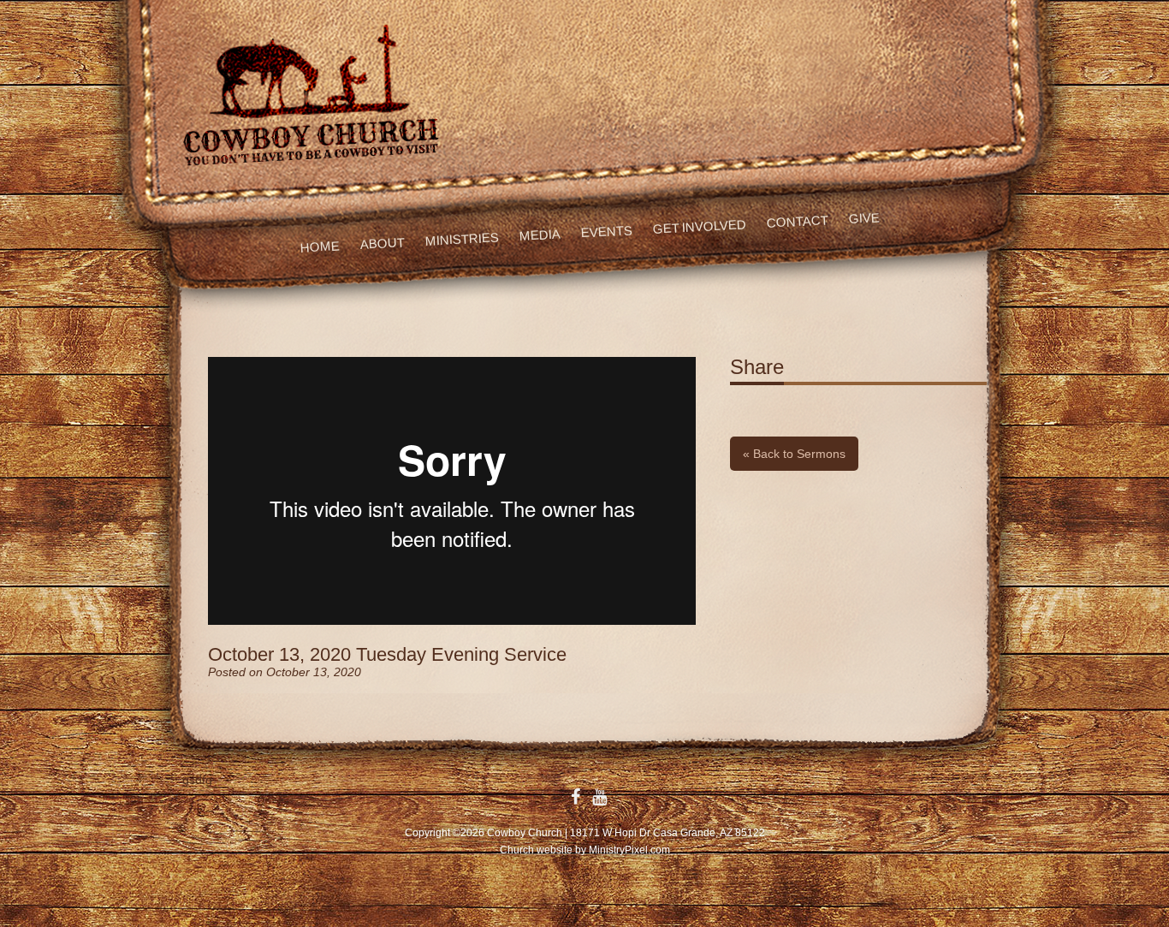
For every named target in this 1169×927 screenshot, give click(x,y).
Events (606, 231)
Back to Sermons (794, 454)
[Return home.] (308, 93)
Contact (798, 221)
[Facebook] (575, 796)
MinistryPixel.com (629, 850)
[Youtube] (599, 796)
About (382, 243)
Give (864, 218)
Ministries (461, 238)
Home (320, 246)
